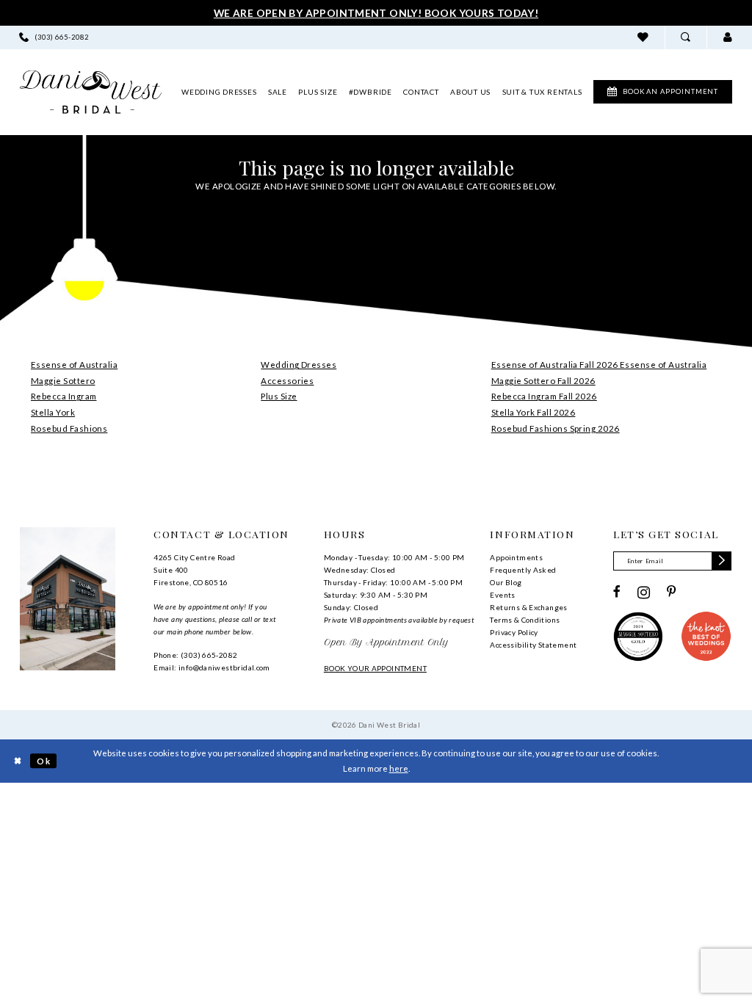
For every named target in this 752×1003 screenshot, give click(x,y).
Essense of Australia (74, 364)
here (398, 768)
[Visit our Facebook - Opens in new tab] (617, 592)
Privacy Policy (514, 632)
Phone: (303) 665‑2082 (195, 655)
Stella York (53, 412)
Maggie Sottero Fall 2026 (543, 380)
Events (502, 594)
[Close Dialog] (17, 761)
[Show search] (685, 37)
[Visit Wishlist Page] (643, 37)
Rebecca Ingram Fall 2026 (544, 396)
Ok (44, 761)
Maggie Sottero (63, 380)
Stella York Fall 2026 (533, 412)
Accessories (287, 380)
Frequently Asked (523, 569)
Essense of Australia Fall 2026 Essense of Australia (599, 364)
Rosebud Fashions (69, 428)
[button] (727, 37)
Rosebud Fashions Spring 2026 (555, 428)
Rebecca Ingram (63, 396)
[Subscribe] (721, 561)
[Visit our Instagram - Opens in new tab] (643, 592)
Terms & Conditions (525, 619)
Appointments (516, 557)
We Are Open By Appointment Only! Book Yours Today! (376, 13)
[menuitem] (54, 37)
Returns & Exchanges (528, 607)
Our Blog (505, 582)
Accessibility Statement (533, 644)
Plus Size (279, 396)
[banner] (91, 92)
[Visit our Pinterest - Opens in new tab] (671, 592)
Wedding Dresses (298, 364)
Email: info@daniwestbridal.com (211, 667)
